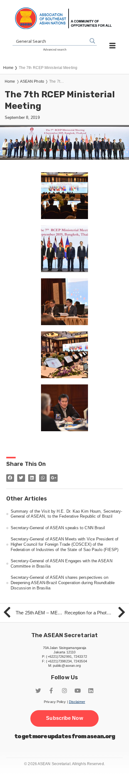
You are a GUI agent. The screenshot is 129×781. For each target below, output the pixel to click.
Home (10, 81)
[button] (64, 718)
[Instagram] (64, 690)
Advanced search (54, 49)
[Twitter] (38, 690)
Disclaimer (77, 702)
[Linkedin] (91, 690)
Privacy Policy (55, 702)
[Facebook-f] (51, 690)
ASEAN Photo (32, 81)
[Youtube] (77, 690)
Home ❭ (11, 68)
